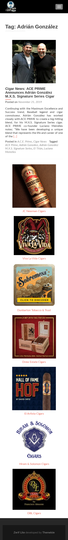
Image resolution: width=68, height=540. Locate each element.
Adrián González (28, 145)
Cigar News (40, 141)
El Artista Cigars (34, 413)
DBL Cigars (34, 513)
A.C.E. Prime (24, 141)
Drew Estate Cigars (34, 362)
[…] (15, 136)
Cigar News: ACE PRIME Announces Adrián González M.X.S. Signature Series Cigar (29, 92)
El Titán (38, 148)
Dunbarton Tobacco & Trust (34, 310)
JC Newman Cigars (34, 211)
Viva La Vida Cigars (34, 258)
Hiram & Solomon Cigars (34, 464)
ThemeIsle (48, 532)
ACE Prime (11, 145)
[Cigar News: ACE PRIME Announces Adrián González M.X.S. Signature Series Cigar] (34, 61)
